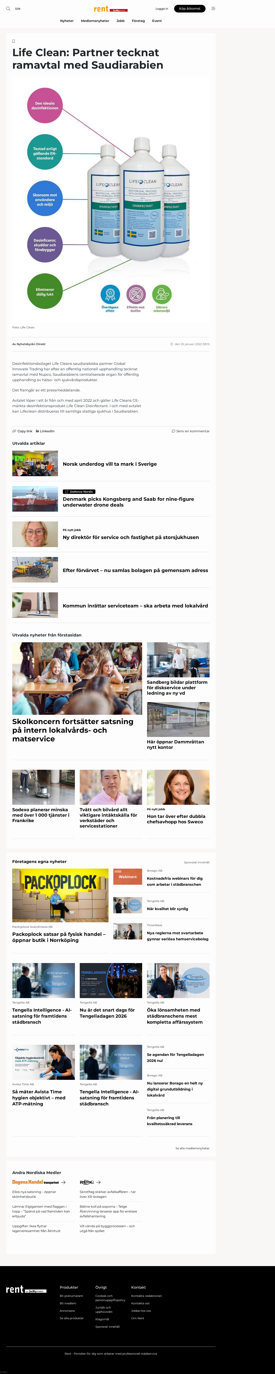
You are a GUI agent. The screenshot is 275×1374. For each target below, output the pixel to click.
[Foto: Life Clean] (111, 199)
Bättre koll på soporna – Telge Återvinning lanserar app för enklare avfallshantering (108, 1211)
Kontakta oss (140, 1303)
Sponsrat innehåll (107, 1326)
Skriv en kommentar (193, 431)
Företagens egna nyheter (39, 861)
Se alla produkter (72, 1318)
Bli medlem (68, 1303)
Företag (138, 21)
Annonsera (67, 1311)
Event (157, 21)
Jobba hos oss (141, 1311)
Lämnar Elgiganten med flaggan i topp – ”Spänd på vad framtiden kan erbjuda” (41, 1211)
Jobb (121, 21)
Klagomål (102, 1319)
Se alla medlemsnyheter (193, 1148)
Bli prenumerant (71, 1296)
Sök (18, 8)
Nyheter (67, 21)
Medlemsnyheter (95, 21)
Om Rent (137, 1318)
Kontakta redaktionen (146, 1296)
